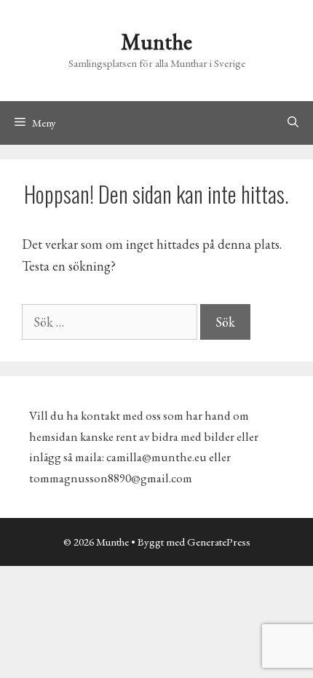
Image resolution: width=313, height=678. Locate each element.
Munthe (156, 42)
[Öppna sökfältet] (293, 123)
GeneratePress (218, 542)
